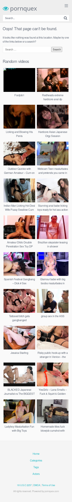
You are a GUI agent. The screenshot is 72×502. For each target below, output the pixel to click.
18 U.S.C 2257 (24, 485)
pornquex (23, 8)
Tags (36, 467)
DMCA (36, 485)
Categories (36, 460)
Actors (36, 474)
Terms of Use (48, 485)
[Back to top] (66, 495)
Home (36, 454)
